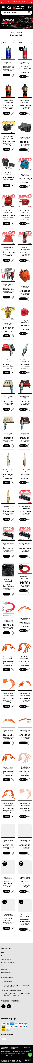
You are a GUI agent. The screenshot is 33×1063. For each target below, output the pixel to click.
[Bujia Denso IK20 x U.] (12, 482)
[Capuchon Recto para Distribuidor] (28, 891)
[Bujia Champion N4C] (12, 409)
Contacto (4, 966)
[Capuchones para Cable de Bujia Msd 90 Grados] (12, 928)
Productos (4, 956)
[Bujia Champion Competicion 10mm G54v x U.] (28, 372)
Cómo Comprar (6, 972)
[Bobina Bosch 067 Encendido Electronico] (28, 76)
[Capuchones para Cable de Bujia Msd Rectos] (28, 929)
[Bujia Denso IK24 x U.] (28, 482)
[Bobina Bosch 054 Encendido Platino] (12, 75)
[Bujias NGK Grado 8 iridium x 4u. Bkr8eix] (12, 556)
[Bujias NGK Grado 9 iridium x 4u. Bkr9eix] (28, 556)
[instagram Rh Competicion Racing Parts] (3, 1006)
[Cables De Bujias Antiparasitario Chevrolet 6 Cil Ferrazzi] (12, 743)
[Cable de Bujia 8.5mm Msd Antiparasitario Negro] (12, 594)
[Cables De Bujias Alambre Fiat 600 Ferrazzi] (28, 669)
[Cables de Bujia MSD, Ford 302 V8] (12, 633)
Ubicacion (4, 969)
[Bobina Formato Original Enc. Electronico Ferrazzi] (12, 113)
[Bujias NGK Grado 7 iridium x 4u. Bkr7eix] (28, 519)
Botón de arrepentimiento (17, 1053)
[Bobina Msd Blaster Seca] (12, 223)
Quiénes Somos (6, 959)
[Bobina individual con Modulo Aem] (12, 149)
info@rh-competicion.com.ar (12, 990)
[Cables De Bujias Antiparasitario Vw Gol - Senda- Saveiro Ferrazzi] (28, 853)
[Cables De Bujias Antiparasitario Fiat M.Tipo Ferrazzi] (12, 816)
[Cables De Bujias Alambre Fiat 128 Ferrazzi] (12, 669)
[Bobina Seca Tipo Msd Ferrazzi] (28, 299)
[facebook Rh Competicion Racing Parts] (9, 1006)
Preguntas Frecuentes (8, 962)
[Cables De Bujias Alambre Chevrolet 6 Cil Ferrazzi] (28, 630)
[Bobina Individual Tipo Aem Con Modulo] (28, 150)
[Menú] (3, 7)
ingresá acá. (5, 1053)
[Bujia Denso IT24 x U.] (12, 519)
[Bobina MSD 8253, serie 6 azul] (28, 186)
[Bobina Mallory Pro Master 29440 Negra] (12, 185)
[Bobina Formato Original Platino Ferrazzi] (28, 113)
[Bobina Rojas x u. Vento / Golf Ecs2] (12, 297)
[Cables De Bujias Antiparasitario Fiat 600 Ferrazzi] (28, 779)
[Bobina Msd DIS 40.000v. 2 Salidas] (12, 260)
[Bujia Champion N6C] (12, 445)
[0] (29, 8)
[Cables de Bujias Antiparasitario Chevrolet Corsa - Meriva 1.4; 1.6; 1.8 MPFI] (28, 743)
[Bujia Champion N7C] (28, 445)
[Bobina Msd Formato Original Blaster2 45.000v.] (28, 260)
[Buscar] (29, 12)
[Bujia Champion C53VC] (12, 372)
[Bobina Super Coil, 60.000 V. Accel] (12, 335)
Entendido (28, 1060)
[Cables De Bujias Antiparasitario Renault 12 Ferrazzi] (12, 853)
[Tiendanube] (7, 1056)
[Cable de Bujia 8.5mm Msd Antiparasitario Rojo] (28, 591)
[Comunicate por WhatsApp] (30, 1055)
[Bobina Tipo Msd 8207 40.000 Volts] (28, 333)
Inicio (12, 32)
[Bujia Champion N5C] (28, 409)
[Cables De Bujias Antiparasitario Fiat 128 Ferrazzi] (12, 779)
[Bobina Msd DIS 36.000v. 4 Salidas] (28, 223)
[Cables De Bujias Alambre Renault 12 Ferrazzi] (28, 706)
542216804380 (8, 982)
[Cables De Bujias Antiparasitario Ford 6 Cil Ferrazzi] (28, 816)
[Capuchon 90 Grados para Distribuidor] (12, 891)
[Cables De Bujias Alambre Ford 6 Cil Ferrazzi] (12, 706)
